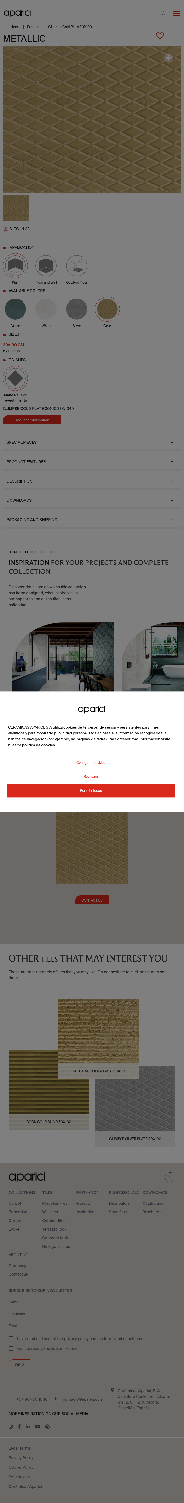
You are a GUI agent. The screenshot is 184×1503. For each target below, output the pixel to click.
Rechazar (91, 776)
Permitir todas (91, 791)
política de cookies (38, 745)
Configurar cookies (90, 762)
